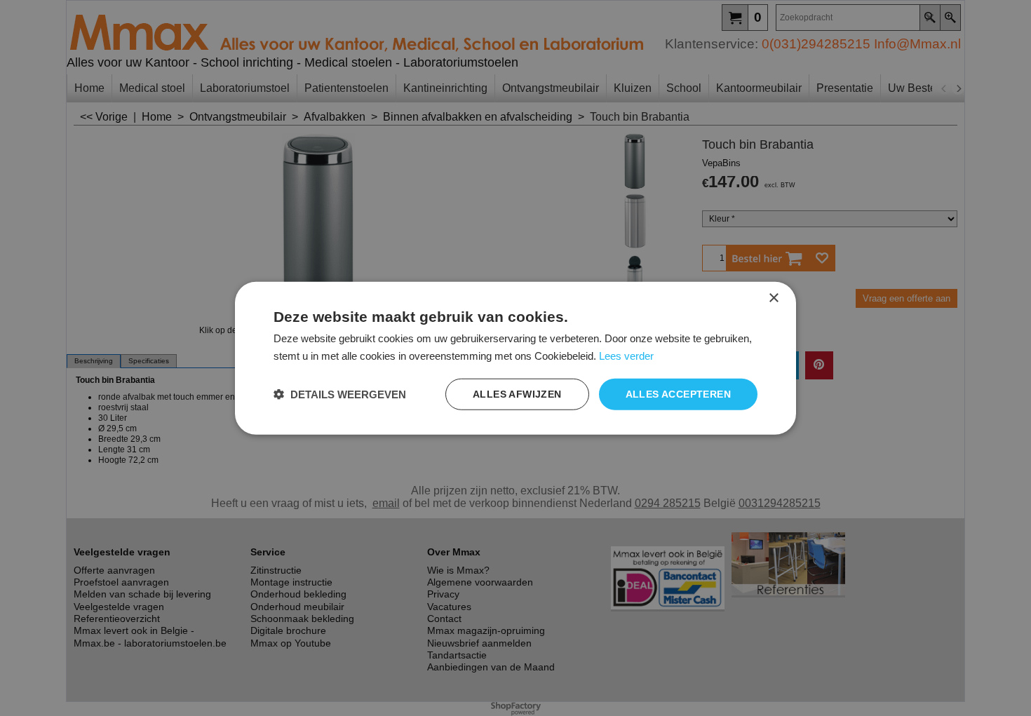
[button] (340, 394)
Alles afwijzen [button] (517, 394)
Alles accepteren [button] (678, 394)
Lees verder (626, 355)
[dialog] (515, 358)
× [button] (773, 297)
